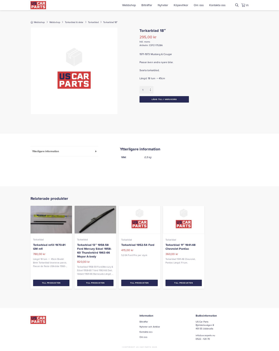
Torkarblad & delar (74, 22)
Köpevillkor (181, 5)
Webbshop (129, 5)
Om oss (199, 5)
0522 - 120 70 (203, 339)
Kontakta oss (217, 5)
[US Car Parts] (38, 5)
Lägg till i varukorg (164, 99)
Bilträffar (146, 5)
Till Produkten (51, 282)
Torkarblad (93, 22)
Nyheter (163, 5)
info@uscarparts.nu (205, 335)
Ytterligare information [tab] (45, 151)
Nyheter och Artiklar (150, 326)
